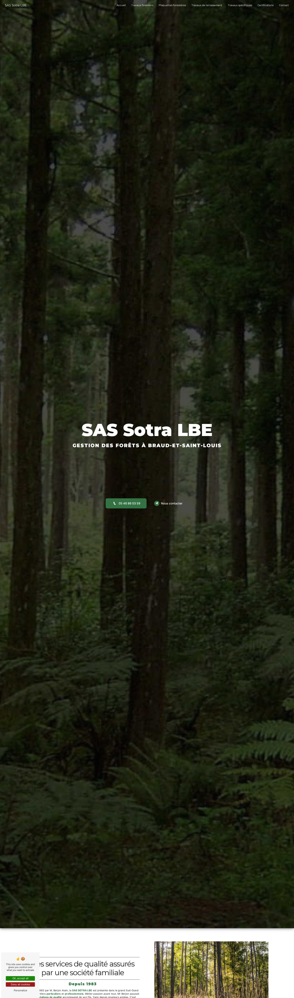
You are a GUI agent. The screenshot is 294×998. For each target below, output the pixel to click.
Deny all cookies (20, 984)
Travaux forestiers (142, 5)
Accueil (121, 5)
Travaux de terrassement (206, 5)
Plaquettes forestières (172, 5)
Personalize (20, 990)
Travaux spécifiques (240, 5)
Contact (284, 5)
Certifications (265, 5)
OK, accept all (20, 978)
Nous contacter (171, 503)
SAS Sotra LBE (16, 5)
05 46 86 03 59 (129, 503)
